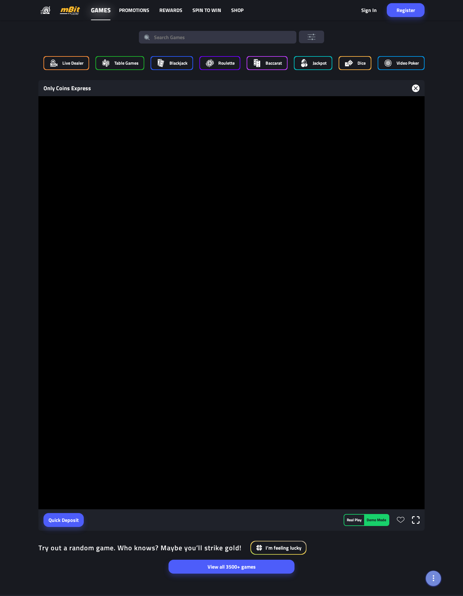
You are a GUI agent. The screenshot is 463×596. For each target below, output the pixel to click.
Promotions (134, 10)
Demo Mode (376, 520)
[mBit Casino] (70, 10)
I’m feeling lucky (283, 548)
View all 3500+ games (232, 566)
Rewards (170, 10)
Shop (237, 10)
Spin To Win (206, 10)
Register (406, 10)
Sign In (369, 10)
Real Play (354, 520)
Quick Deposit (64, 520)
